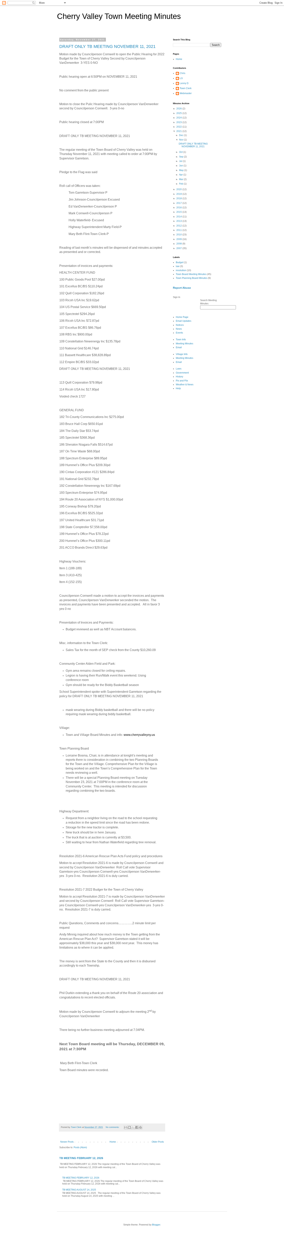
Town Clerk (185, 88)
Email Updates (183, 321)
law (177, 266)
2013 (179, 221)
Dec (181, 135)
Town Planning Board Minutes (191, 278)
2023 (179, 122)
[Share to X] (133, 1127)
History (179, 376)
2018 (179, 198)
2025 (179, 113)
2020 (179, 189)
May (181, 170)
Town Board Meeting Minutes (191, 274)
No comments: (113, 1127)
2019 (179, 194)
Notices (180, 325)
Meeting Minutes (184, 343)
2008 (179, 243)
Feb (181, 183)
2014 (179, 216)
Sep (181, 156)
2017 (179, 203)
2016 (179, 207)
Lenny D (184, 83)
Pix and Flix (182, 380)
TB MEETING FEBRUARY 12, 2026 (81, 1158)
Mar (181, 179)
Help (178, 388)
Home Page (182, 317)
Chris (182, 73)
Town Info (181, 339)
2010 (179, 234)
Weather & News (184, 384)
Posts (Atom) (80, 1147)
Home (113, 1141)
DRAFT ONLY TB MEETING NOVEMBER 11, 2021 (107, 46)
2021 (179, 131)
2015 (179, 212)
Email (179, 347)
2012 (179, 225)
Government (182, 372)
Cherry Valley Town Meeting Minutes (119, 16)
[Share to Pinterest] (140, 1127)
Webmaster (186, 93)
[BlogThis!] (129, 1127)
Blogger (156, 1224)
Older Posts (158, 1141)
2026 (179, 108)
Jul (181, 161)
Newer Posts (67, 1141)
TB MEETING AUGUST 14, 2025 (79, 1189)
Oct (181, 152)
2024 (179, 117)
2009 (179, 239)
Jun (181, 165)
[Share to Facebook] (137, 1127)
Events (179, 332)
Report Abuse (182, 287)
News (179, 329)
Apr (181, 174)
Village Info (182, 354)
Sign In (176, 297)
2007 (179, 248)
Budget (179, 262)
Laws (178, 368)
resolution (181, 270)
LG (181, 78)
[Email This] (126, 1127)
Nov (181, 139)
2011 (179, 230)
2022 (179, 126)
